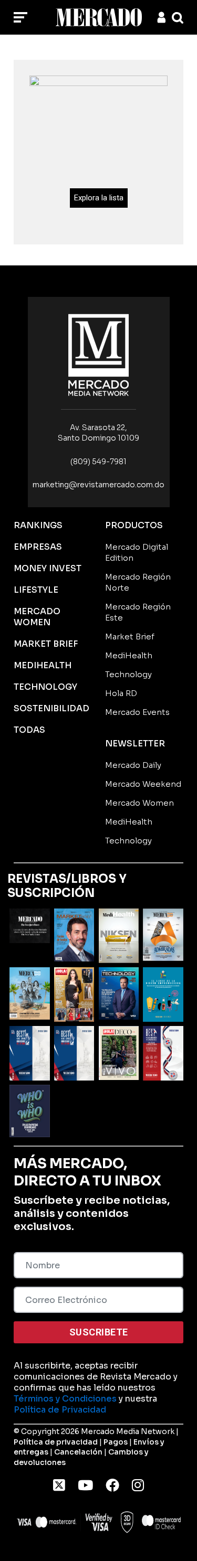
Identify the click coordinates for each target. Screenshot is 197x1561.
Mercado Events (137, 712)
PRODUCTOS (134, 525)
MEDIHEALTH (42, 665)
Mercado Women (139, 803)
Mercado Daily (133, 765)
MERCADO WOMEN (37, 617)
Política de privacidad (56, 1442)
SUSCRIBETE (98, 1332)
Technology (128, 674)
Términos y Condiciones (65, 1398)
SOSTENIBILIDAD (51, 708)
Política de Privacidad (60, 1409)
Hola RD (121, 693)
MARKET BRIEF (46, 643)
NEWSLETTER (135, 743)
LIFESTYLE (36, 589)
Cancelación (78, 1452)
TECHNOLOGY (45, 686)
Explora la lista (98, 197)
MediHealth (128, 655)
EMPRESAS (38, 546)
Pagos (115, 1442)
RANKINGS (38, 525)
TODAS (29, 729)
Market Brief (129, 636)
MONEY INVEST (47, 568)
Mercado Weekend (143, 784)
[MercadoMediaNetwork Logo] (98, 354)
